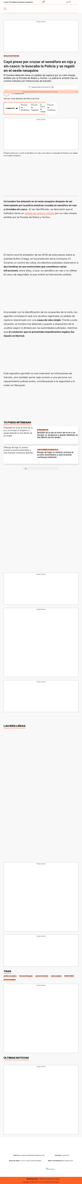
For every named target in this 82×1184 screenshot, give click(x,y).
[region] (41, 36)
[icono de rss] (76, 8)
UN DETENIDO (69, 976)
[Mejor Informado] (41, 8)
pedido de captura (10, 976)
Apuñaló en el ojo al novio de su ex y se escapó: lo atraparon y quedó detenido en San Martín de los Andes (57, 435)
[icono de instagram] (72, 8)
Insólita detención (11, 56)
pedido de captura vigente (39, 213)
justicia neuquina (10, 979)
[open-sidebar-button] (5, 8)
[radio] (36, 2)
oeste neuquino (56, 976)
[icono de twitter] (67, 8)
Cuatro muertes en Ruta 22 (47, 449)
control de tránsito (41, 976)
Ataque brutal (42, 429)
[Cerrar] (76, 92)
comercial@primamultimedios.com (28, 1155)
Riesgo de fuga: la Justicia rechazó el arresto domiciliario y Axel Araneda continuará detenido (55, 454)
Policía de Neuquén (26, 976)
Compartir (10, 108)
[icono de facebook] (62, 8)
